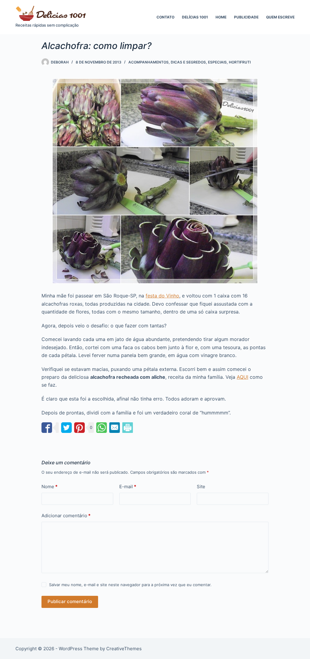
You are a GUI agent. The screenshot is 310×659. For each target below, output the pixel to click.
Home (221, 17)
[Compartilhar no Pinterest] (79, 427)
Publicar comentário (70, 601)
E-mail (127, 486)
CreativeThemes (124, 648)
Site (201, 486)
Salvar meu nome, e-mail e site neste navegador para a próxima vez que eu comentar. (130, 584)
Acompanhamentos (148, 62)
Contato (165, 17)
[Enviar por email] (114, 427)
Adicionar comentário (66, 515)
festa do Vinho (162, 296)
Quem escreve (280, 17)
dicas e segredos (188, 62)
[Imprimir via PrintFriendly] (127, 427)
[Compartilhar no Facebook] (46, 427)
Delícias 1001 (195, 17)
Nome (49, 486)
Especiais (217, 62)
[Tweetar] (66, 427)
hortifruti (240, 62)
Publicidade (246, 17)
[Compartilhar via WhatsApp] (101, 427)
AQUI (242, 377)
